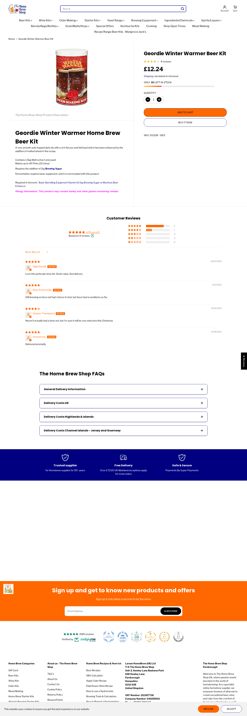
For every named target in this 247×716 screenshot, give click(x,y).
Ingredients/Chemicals (178, 20)
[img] (32, 261)
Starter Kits (92, 20)
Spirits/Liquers (210, 20)
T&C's (50, 673)
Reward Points (55, 699)
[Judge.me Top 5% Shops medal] (178, 636)
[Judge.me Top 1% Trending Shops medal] (164, 636)
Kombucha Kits (129, 26)
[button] (135, 226)
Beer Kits (25, 20)
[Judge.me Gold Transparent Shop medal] (150, 636)
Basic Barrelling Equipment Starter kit (59, 182)
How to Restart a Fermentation (102, 701)
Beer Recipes (93, 670)
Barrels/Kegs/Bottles (44, 26)
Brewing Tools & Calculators (101, 696)
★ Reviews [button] (244, 361)
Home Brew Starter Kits (21, 696)
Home (11, 38)
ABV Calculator (94, 675)
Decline (208, 708)
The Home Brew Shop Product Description (41, 115)
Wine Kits (45, 20)
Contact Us (53, 684)
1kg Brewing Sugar (89, 182)
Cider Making (67, 20)
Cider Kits (13, 685)
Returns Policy (55, 694)
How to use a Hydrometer (99, 691)
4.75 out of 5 (93, 232)
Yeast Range (115, 20)
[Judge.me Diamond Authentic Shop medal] (108, 636)
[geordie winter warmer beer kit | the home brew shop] (72, 76)
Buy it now (185, 122)
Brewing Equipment (143, 20)
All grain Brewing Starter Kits (23, 701)
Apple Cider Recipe (96, 680)
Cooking (151, 26)
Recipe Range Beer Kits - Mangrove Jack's (120, 31)
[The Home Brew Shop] (17, 9)
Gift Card (13, 670)
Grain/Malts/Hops (76, 26)
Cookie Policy (54, 689)
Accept (231, 708)
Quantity (150, 92)
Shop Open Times (174, 26)
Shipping (148, 76)
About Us (52, 679)
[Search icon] (182, 8)
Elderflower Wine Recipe (99, 685)
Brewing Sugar (53, 168)
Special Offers (105, 26)
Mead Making (200, 26)
